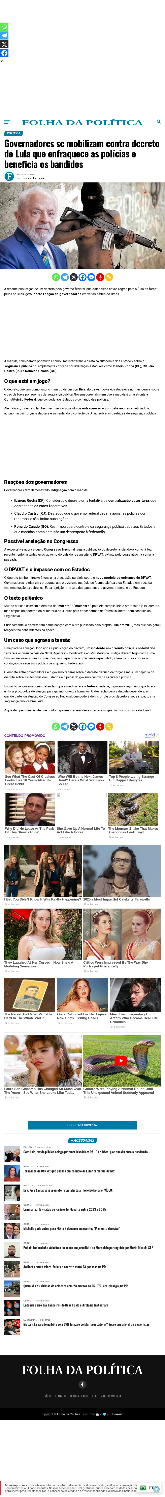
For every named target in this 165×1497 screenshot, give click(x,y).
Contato (60, 1396)
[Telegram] (65, 277)
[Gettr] (100, 277)
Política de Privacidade (106, 1396)
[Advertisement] (82, 28)
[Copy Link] (109, 277)
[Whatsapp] (56, 277)
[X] (74, 277)
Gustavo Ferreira (33, 178)
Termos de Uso (79, 1396)
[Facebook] (82, 277)
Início (47, 1396)
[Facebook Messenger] (91, 277)
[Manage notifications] (156, 1489)
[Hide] (1, 61)
